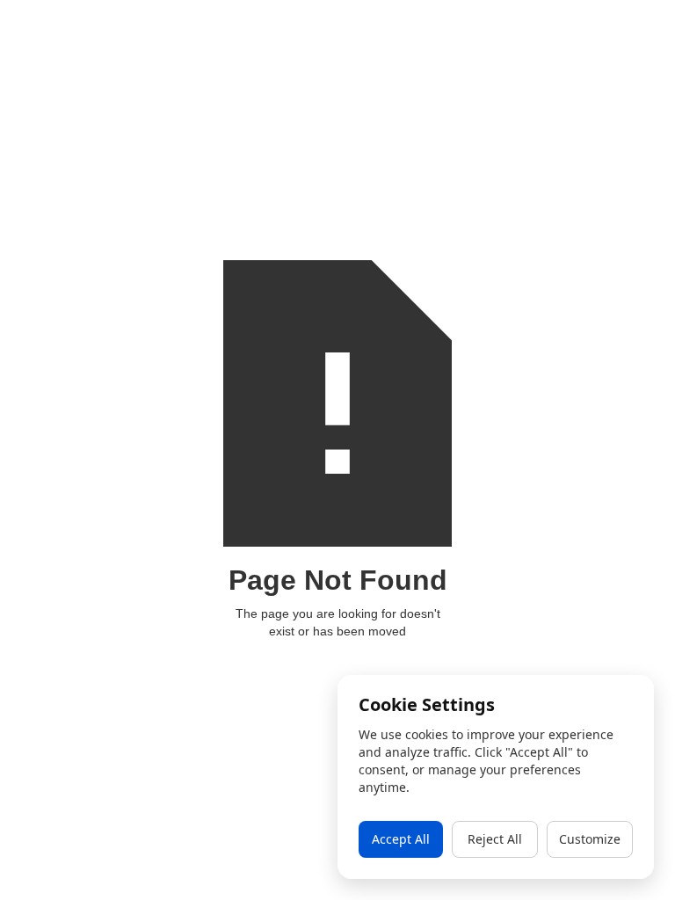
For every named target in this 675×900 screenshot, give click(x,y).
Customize (590, 839)
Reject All (495, 839)
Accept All (401, 839)
